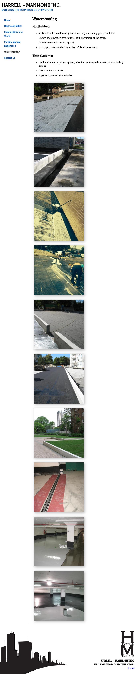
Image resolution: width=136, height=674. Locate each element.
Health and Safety (13, 26)
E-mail (131, 668)
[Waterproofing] (59, 131)
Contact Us (9, 57)
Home (7, 20)
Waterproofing (12, 51)
